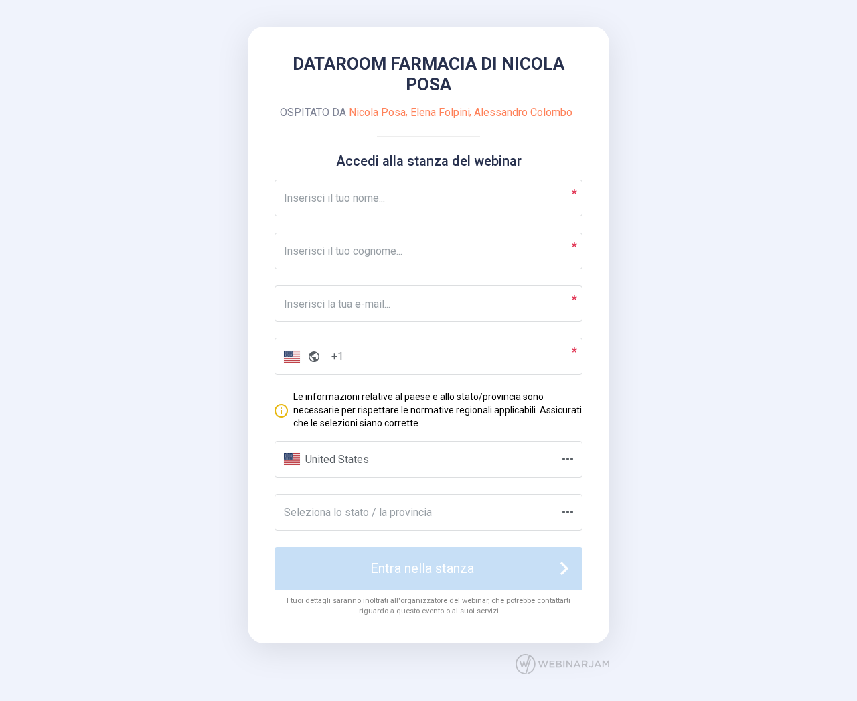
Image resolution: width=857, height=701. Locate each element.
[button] (299, 356)
